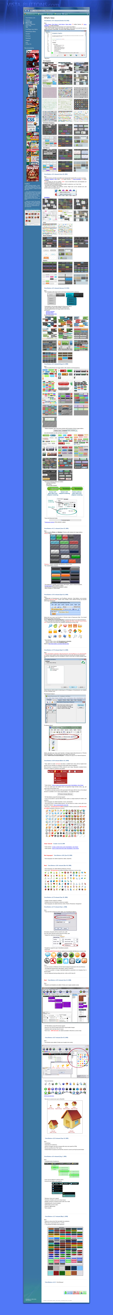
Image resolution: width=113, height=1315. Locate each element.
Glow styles (68, 24)
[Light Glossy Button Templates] (49, 141)
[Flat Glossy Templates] (65, 67)
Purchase (28, 36)
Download (28, 38)
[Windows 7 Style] (49, 463)
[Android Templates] (65, 216)
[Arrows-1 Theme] (49, 374)
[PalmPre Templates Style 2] (49, 204)
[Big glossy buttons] (49, 451)
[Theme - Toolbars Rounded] (81, 345)
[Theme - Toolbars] (65, 357)
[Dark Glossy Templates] (49, 67)
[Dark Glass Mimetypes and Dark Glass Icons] (65, 92)
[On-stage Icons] (81, 104)
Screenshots (29, 21)
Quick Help (28, 25)
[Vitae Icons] (49, 116)
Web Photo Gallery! (35, 209)
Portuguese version (49, 522)
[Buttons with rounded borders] (49, 439)
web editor (58, 1300)
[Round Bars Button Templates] (65, 141)
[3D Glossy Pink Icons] (49, 92)
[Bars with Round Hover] (49, 216)
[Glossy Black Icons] (81, 92)
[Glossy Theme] (65, 386)
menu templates (77, 179)
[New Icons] (65, 116)
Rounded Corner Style (51, 314)
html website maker (51, 1300)
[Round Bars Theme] (65, 166)
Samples (28, 33)
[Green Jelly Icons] (65, 104)
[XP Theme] (49, 422)
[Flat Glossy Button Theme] (65, 154)
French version (48, 585)
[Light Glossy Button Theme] (49, 166)
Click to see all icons (49, 1096)
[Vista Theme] (81, 410)
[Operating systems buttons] (65, 475)
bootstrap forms (64, 1300)
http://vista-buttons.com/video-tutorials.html (59, 643)
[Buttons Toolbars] (49, 345)
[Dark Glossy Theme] (49, 154)
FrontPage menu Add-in (32, 29)
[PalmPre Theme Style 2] (49, 267)
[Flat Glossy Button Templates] (65, 129)
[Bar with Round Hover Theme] (49, 279)
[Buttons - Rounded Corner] (81, 333)
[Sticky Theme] (80, 166)
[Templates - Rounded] (49, 333)
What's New (47, 10)
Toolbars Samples (50, 311)
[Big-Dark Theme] (81, 374)
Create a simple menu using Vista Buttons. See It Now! (65, 847)
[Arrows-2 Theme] (65, 374)
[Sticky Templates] (80, 79)
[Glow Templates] (81, 67)
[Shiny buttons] (65, 463)
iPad (55, 179)
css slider (70, 1300)
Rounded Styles (50, 312)
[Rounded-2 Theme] (65, 398)
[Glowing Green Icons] (49, 104)
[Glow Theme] (81, 154)
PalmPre (52, 179)
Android (47, 179)
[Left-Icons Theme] (81, 386)
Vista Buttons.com (30, 17)
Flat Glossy (55, 24)
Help (27, 27)
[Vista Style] (81, 463)
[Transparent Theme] (65, 410)
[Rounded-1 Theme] (49, 398)
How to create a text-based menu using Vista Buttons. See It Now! (67, 785)
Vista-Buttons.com (38, 10)
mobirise (45, 1300)
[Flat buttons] (81, 451)
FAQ (27, 42)
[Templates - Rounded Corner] (81, 321)
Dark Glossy (48, 24)
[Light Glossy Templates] (49, 79)
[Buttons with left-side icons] (49, 475)
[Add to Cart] (81, 439)
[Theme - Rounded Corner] (65, 345)
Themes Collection (30, 24)
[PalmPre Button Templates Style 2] (49, 242)
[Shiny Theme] (49, 410)
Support (28, 40)
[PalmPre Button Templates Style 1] (81, 242)
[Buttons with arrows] (65, 439)
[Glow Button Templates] (81, 129)
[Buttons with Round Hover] (49, 254)
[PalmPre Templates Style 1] (81, 204)
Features (28, 20)
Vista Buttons (28, 1300)
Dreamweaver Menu (31, 31)
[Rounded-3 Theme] (81, 398)
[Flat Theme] (49, 386)
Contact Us (28, 44)
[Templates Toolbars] (49, 321)
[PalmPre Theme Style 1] (81, 267)
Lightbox (28, 209)
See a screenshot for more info (61, 805)
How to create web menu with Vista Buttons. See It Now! (65, 848)
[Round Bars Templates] (65, 79)
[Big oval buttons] (65, 451)
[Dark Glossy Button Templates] (49, 129)
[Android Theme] (65, 279)
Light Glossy (62, 24)
